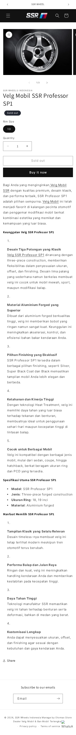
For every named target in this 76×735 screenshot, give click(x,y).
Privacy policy (28, 726)
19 (11, 130)
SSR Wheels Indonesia (28, 717)
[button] (8, 15)
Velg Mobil (51, 201)
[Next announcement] (68, 4)
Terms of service (50, 726)
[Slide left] (29, 82)
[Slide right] (47, 82)
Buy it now (38, 172)
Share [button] (11, 660)
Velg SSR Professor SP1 (25, 255)
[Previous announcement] (7, 4)
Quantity (8, 138)
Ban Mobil (43, 721)
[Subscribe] (58, 698)
